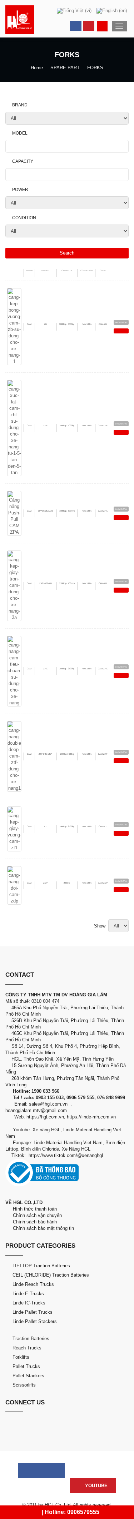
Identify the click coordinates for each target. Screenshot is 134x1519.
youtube (88, 26)
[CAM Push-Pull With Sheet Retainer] (14, 512)
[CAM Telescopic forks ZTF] (14, 756)
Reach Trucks (27, 1347)
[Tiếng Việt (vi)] (74, 10)
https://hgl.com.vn (45, 1117)
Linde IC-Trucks (29, 1303)
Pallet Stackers (28, 1375)
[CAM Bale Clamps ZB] (14, 326)
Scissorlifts (24, 1385)
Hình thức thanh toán (34, 1209)
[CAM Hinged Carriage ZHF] (14, 427)
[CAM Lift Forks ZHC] (14, 670)
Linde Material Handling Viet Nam (68, 1142)
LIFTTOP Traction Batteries (41, 1265)
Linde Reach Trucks (33, 1284)
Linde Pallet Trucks (33, 1312)
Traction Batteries (31, 1338)
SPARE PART (65, 67)
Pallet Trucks (26, 1366)
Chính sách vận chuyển (36, 1215)
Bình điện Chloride (40, 1149)
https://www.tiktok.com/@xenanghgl (66, 1155)
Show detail (121, 322)
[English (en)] (111, 10)
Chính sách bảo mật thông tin (42, 1228)
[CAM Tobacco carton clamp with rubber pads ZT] (14, 828)
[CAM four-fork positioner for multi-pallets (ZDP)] (14, 884)
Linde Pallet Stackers (35, 1321)
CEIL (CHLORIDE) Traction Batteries (51, 1275)
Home (37, 67)
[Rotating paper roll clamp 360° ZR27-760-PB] (14, 585)
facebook (75, 26)
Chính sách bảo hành (34, 1221)
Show (101, 926)
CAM (29, 324)
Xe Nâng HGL (76, 1149)
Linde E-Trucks (28, 1293)
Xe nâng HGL (46, 1129)
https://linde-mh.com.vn (91, 1117)
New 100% (86, 324)
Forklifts (21, 1357)
